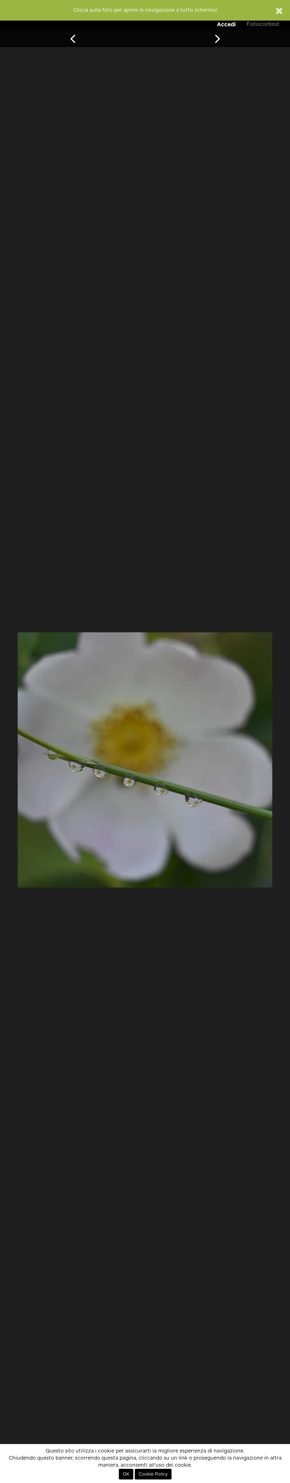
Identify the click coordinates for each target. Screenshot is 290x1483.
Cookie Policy (153, 1474)
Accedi (226, 24)
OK (126, 1474)
